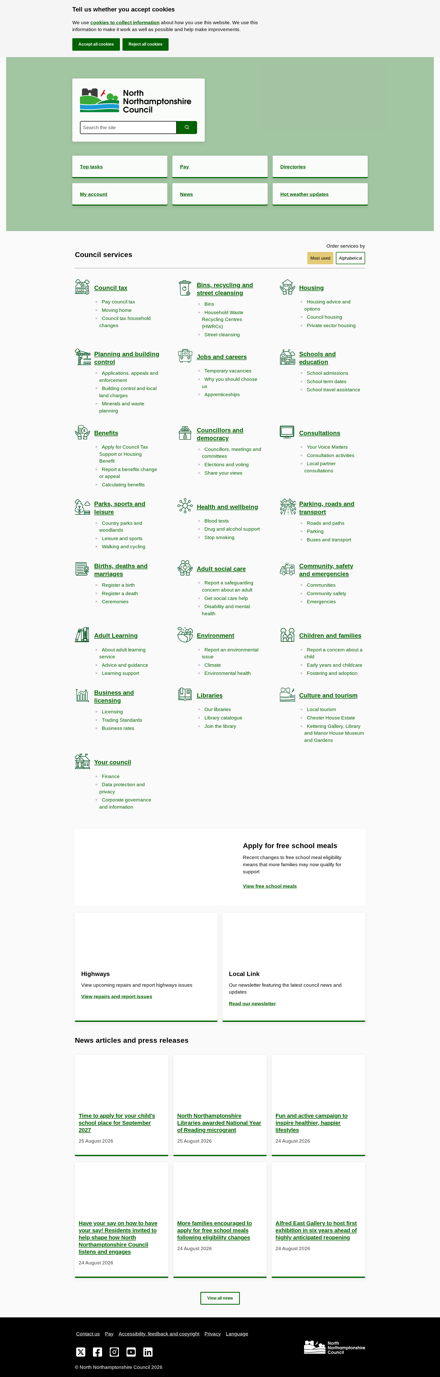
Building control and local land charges (128, 392)
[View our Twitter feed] (81, 1353)
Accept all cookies (96, 44)
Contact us (88, 1333)
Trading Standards (122, 720)
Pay (109, 1333)
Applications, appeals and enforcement (128, 376)
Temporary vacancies (228, 370)
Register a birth (118, 585)
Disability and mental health (226, 610)
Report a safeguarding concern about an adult (227, 586)
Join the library (220, 726)
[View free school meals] (147, 867)
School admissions (327, 373)
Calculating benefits (123, 484)
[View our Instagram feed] (114, 1353)
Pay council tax (118, 301)
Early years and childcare (334, 665)
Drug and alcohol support (232, 529)
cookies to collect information (125, 22)
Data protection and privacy (122, 788)
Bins (209, 304)
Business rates (118, 728)
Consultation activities (330, 455)
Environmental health (227, 673)
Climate (212, 665)
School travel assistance (333, 389)
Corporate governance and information (125, 803)
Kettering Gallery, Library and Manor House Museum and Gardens (334, 733)
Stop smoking (219, 537)
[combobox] (128, 127)
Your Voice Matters (327, 447)
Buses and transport (329, 539)
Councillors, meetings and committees (231, 453)
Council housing (324, 317)
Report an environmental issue (230, 653)
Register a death (120, 593)
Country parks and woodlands (120, 526)
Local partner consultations (320, 467)
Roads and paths (326, 523)
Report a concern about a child (333, 653)
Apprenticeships (222, 394)
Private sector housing (331, 325)
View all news (220, 1298)
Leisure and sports (122, 538)
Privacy (212, 1333)
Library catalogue (223, 717)
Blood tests (216, 521)
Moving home (117, 310)
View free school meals (270, 886)
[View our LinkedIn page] (148, 1353)
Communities (321, 585)
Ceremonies (115, 601)
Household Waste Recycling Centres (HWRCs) (222, 319)
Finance (111, 776)
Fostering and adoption (332, 673)
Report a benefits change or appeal (128, 473)
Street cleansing (222, 334)
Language (237, 1333)
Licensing (112, 711)
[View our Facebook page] (97, 1353)
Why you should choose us (229, 383)
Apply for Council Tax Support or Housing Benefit (123, 454)
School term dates (327, 381)
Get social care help (226, 598)
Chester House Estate (331, 717)
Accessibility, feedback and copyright (159, 1333)
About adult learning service (122, 653)
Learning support (120, 673)
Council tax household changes (125, 322)
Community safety (326, 593)
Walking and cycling (123, 546)
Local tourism (321, 709)
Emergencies (321, 601)
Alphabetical (350, 258)
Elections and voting (226, 464)
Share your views (223, 473)
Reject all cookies (145, 44)
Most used (320, 258)
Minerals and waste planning (121, 407)
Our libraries (217, 709)
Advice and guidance (125, 665)
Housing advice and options (327, 305)
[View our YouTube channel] (131, 1353)
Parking (315, 531)
